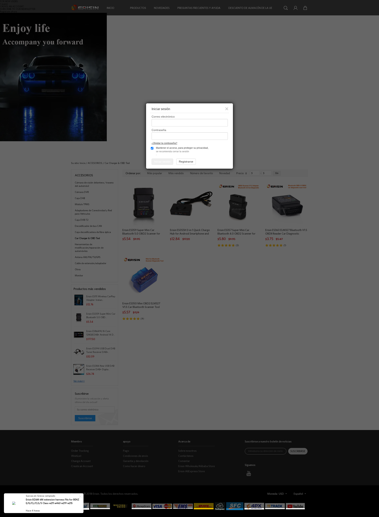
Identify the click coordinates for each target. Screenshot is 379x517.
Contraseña (159, 130)
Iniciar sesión (162, 161)
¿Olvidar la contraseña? (164, 143)
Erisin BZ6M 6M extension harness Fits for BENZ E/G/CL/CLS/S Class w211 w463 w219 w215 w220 (52, 503)
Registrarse (186, 161)
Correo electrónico (163, 116)
